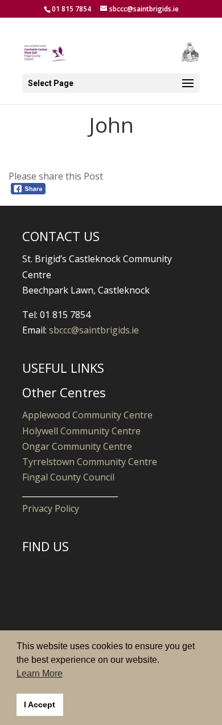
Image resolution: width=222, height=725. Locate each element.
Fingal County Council (68, 477)
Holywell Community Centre (81, 431)
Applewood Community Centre (87, 415)
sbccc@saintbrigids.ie (94, 330)
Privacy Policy (50, 508)
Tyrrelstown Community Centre (89, 461)
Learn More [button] (40, 673)
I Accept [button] (39, 704)
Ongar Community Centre (77, 446)
